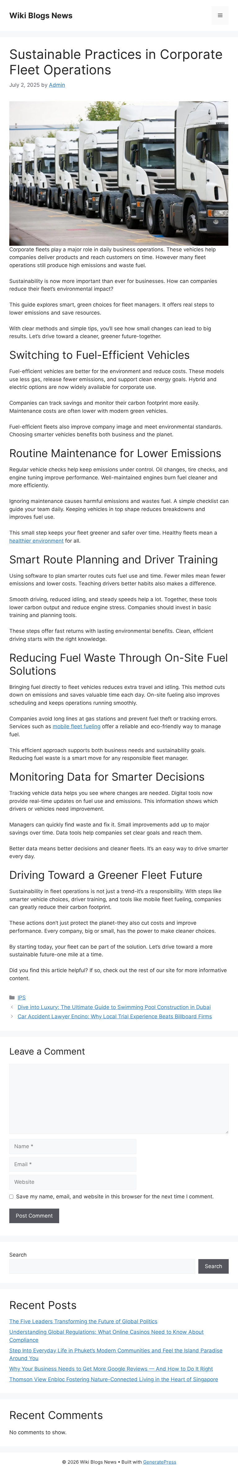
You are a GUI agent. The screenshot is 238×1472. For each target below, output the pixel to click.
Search (18, 1255)
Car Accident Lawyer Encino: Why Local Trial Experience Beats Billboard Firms (115, 1016)
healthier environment (36, 541)
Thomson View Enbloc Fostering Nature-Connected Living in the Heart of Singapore (113, 1379)
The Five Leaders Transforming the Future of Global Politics (83, 1321)
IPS (22, 997)
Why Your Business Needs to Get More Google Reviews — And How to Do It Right (111, 1369)
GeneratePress (159, 1462)
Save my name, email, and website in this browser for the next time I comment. (115, 1196)
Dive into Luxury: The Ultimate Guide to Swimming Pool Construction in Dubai (114, 1007)
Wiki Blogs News (41, 15)
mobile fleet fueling (76, 726)
